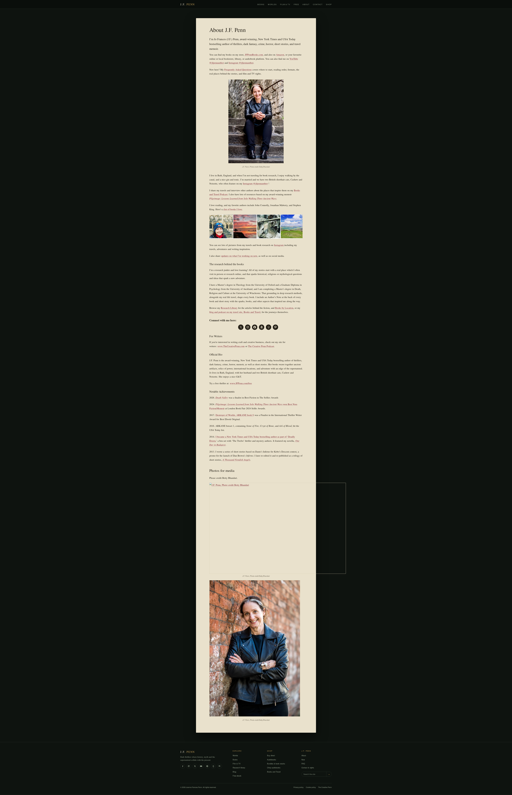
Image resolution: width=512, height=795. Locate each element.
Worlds (272, 4)
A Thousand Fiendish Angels (236, 459)
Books (261, 4)
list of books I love (232, 209)
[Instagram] (188, 766)
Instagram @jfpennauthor (241, 62)
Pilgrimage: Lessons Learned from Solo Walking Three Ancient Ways (242, 198)
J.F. (187, 4)
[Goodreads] (213, 766)
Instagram (279, 245)
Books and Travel (274, 771)
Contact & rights (307, 767)
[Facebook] (182, 766)
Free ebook (237, 775)
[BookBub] (219, 766)
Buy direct (271, 755)
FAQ (303, 763)
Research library (239, 767)
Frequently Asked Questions (238, 69)
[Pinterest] (207, 766)
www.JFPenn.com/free (241, 383)
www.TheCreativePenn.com (231, 346)
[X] (195, 766)
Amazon (280, 54)
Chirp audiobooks (273, 767)
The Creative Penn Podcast (261, 346)
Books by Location (284, 307)
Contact (318, 4)
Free (296, 4)
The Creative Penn (325, 787)
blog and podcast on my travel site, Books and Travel (234, 312)
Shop (329, 4)
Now (303, 759)
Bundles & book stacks (276, 763)
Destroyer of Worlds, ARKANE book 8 (235, 415)
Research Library (229, 307)
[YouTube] (201, 766)
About (306, 4)
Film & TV (285, 4)
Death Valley (221, 397)
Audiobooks (271, 759)
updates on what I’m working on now (239, 255)
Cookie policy (311, 787)
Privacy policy (298, 787)
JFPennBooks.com (254, 54)
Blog (234, 771)
